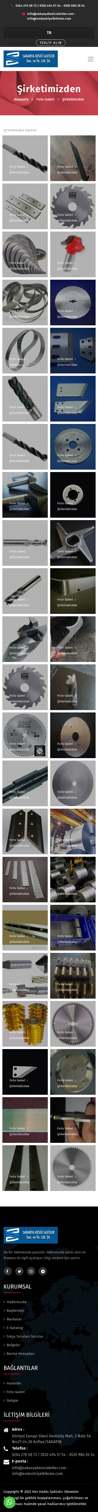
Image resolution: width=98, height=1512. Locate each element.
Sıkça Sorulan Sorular (25, 1336)
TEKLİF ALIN (51, 42)
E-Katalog (15, 1328)
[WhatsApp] (9, 1502)
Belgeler (13, 1345)
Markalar (14, 1319)
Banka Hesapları (21, 1353)
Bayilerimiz (15, 1310)
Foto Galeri (45, 99)
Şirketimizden (73, 99)
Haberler (14, 1383)
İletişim (12, 1400)
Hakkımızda (17, 1302)
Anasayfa (21, 99)
